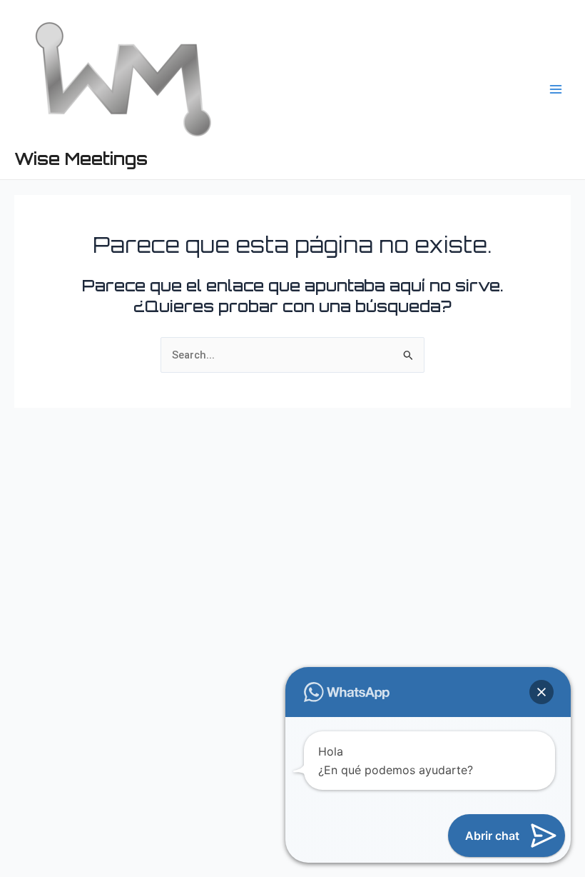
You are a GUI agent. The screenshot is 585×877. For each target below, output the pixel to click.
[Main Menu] (556, 89)
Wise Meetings (81, 158)
